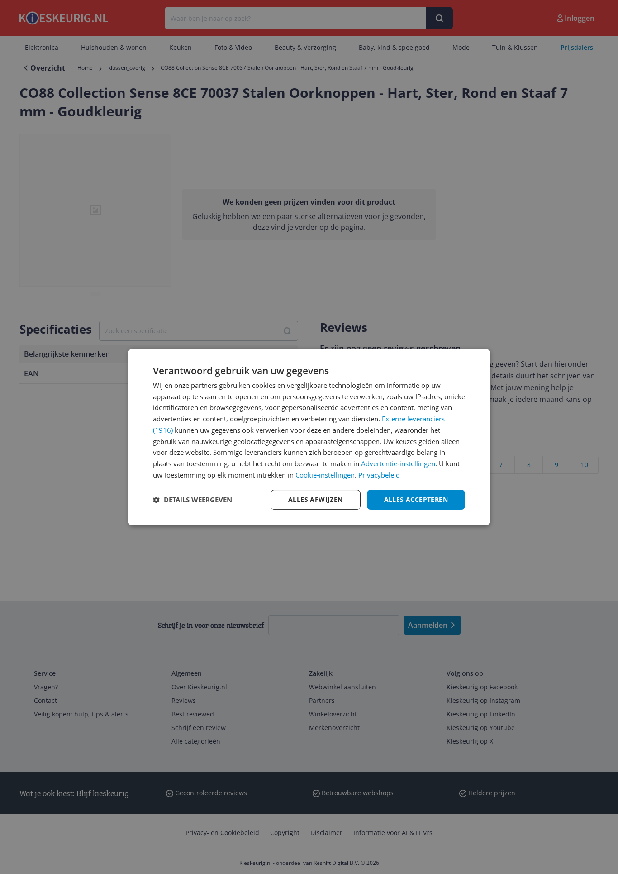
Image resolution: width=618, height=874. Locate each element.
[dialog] (309, 437)
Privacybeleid (379, 474)
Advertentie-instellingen (398, 463)
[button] (192, 500)
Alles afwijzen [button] (315, 499)
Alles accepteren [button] (416, 499)
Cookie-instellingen (325, 474)
